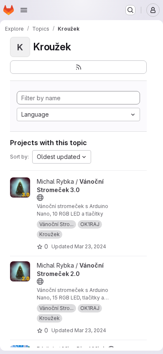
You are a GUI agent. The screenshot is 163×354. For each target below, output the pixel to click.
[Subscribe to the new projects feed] (78, 67)
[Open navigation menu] (24, 10)
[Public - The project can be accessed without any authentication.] (40, 197)
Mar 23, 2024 (90, 246)
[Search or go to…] (130, 10)
